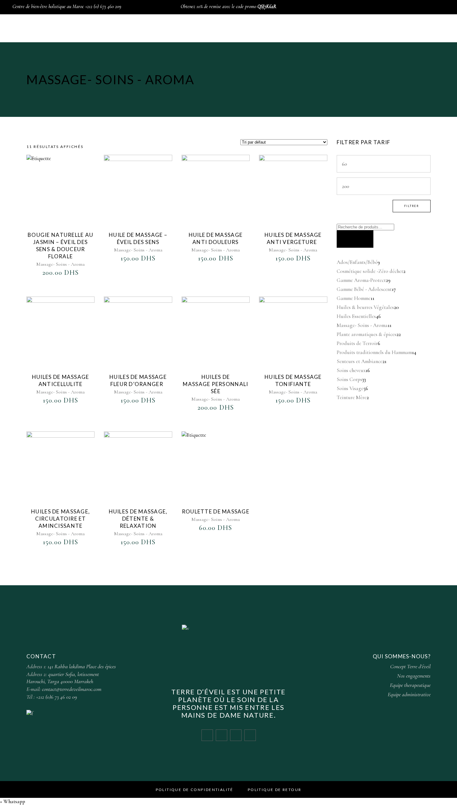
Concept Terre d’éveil (410, 666)
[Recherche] (355, 239)
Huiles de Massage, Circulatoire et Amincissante (60, 518)
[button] (12, 801)
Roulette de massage (215, 511)
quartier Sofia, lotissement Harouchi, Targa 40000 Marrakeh (62, 678)
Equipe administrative (409, 694)
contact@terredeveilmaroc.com (71, 689)
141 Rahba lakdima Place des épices (82, 666)
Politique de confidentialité (194, 789)
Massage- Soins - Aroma (60, 264)
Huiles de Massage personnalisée (215, 384)
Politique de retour (275, 789)
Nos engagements (414, 675)
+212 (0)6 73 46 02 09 (56, 696)
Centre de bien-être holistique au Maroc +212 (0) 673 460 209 (66, 6)
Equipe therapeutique (410, 685)
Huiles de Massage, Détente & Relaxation (138, 518)
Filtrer (411, 206)
